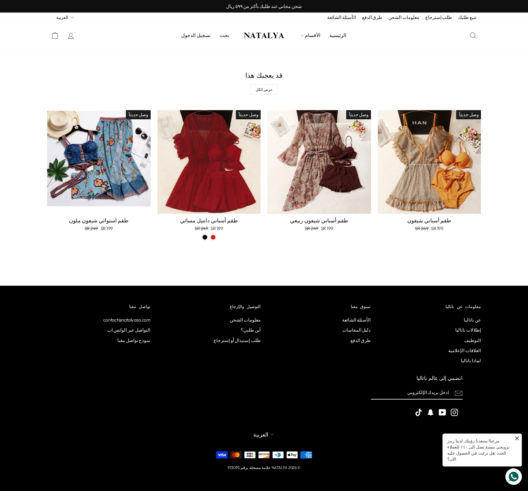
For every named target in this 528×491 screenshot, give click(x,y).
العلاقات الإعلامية (464, 350)
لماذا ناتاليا (471, 360)
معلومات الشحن (403, 17)
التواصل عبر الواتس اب (129, 330)
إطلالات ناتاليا (468, 330)
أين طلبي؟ (251, 330)
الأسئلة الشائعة (341, 17)
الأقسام (312, 35)
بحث (224, 35)
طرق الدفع (372, 17)
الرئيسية (337, 35)
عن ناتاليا (472, 320)
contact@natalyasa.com (127, 320)
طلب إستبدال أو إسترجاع (237, 340)
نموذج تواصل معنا (133, 340)
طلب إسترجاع (438, 17)
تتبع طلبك (467, 17)
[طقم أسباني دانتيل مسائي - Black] (205, 237)
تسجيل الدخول (196, 35)
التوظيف (472, 340)
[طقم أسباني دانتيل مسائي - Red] (213, 237)
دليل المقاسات (356, 330)
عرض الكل (264, 89)
